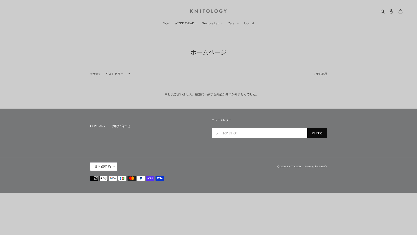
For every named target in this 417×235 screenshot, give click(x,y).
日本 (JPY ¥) (102, 166)
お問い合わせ (121, 126)
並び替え (95, 74)
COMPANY (98, 126)
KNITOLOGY (295, 166)
